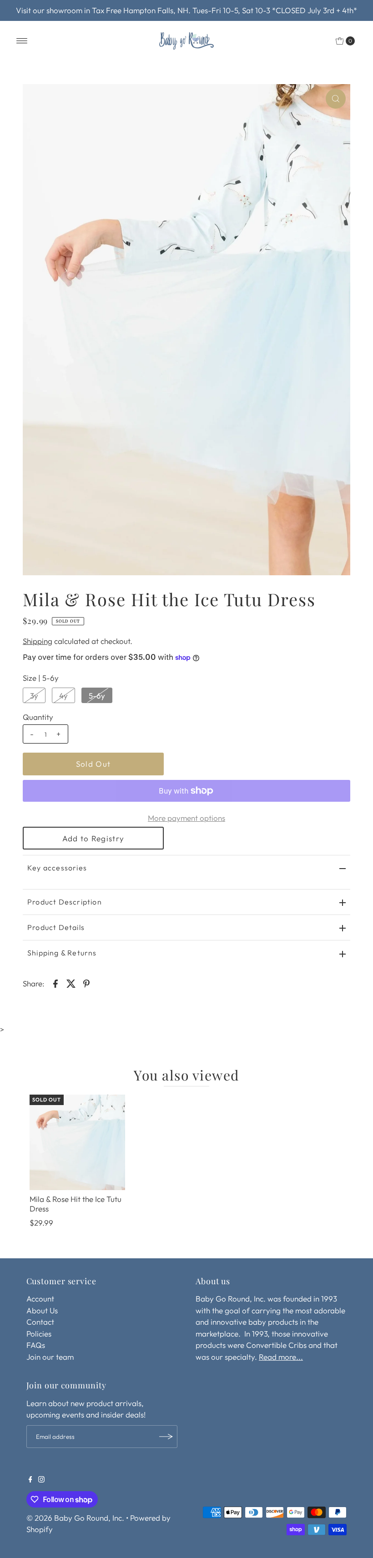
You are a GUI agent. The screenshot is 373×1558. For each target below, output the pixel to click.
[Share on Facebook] (55, 983)
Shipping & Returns (62, 952)
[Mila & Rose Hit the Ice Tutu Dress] (77, 1142)
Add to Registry (93, 838)
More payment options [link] (186, 818)
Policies (38, 1333)
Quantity (38, 717)
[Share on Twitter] (71, 983)
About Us (42, 1310)
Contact (40, 1322)
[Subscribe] (166, 1436)
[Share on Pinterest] (86, 983)
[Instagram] (41, 1480)
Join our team (50, 1357)
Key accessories (57, 867)
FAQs (35, 1345)
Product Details (56, 927)
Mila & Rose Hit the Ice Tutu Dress (75, 1203)
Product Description (64, 901)
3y (34, 695)
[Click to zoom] (336, 99)
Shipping (37, 641)
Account (40, 1298)
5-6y (97, 695)
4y (63, 695)
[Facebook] (30, 1480)
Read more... (281, 1357)
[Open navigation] (22, 41)
